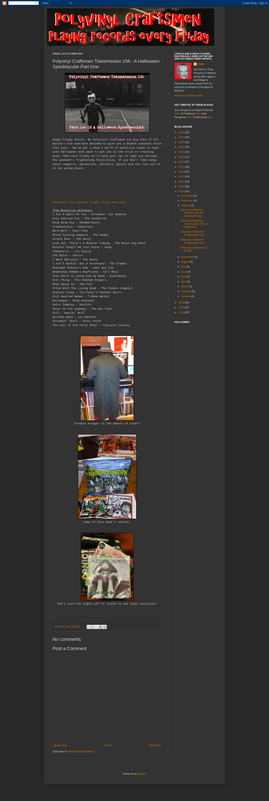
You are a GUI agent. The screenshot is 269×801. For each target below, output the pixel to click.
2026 (181, 132)
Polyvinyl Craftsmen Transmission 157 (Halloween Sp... (192, 212)
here (177, 113)
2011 (181, 312)
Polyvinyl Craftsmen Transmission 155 (192, 233)
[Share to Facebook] (101, 627)
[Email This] (89, 627)
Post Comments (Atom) (81, 751)
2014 (181, 191)
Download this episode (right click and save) (90, 202)
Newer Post (60, 745)
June (184, 271)
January (186, 296)
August (185, 261)
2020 (181, 161)
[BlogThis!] (93, 627)
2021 (181, 157)
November (187, 200)
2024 (181, 142)
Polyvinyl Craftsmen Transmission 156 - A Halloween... (194, 223)
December (187, 195)
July (183, 266)
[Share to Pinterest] (105, 627)
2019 (181, 166)
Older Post (155, 745)
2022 (181, 152)
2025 (181, 137)
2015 (181, 186)
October (186, 205)
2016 (181, 181)
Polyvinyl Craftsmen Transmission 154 (192, 241)
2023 (181, 147)
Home (107, 745)
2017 (181, 176)
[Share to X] (97, 627)
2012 (181, 307)
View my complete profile (188, 95)
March (185, 286)
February (186, 291)
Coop (68, 626)
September (187, 257)
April (184, 281)
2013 (181, 302)
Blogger (141, 773)
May (184, 276)
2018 (181, 171)
